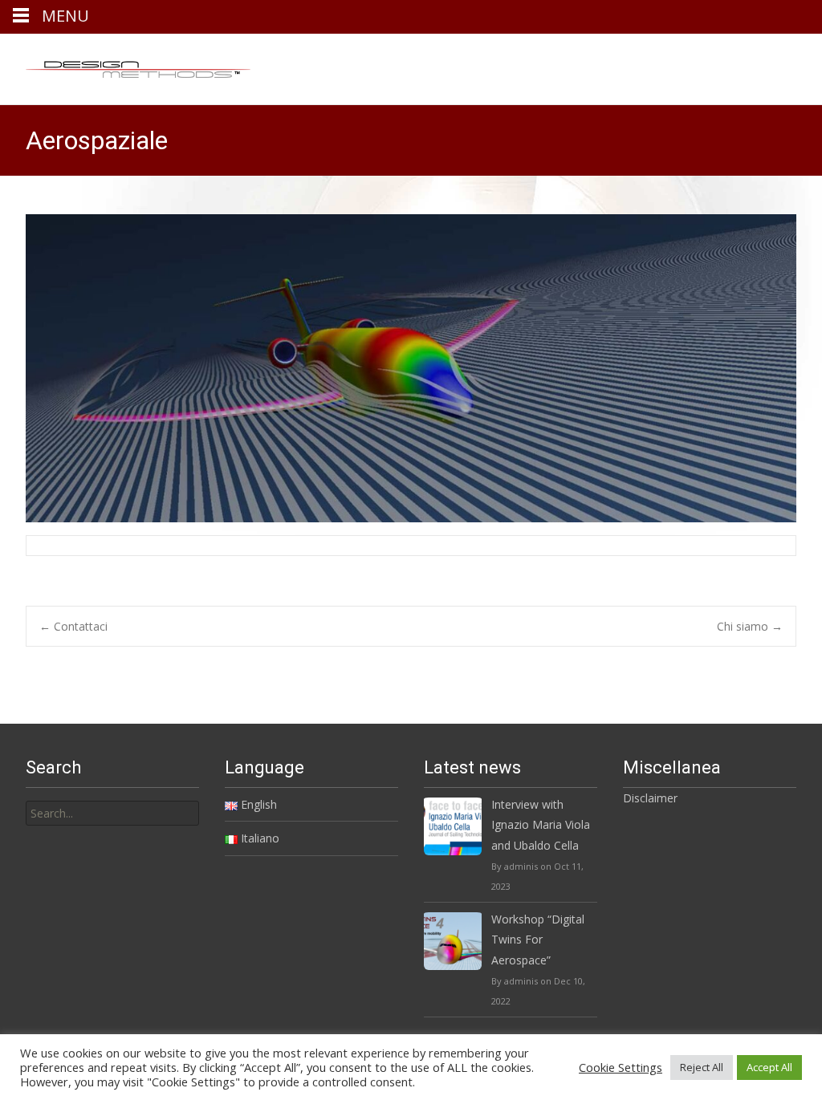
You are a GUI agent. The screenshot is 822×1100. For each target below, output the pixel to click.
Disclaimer (650, 798)
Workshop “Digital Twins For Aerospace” (537, 939)
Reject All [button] (701, 1067)
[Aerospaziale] (411, 368)
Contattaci (73, 626)
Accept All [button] (769, 1067)
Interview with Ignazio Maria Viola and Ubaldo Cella (540, 824)
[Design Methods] (125, 66)
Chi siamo (750, 626)
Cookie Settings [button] (620, 1067)
